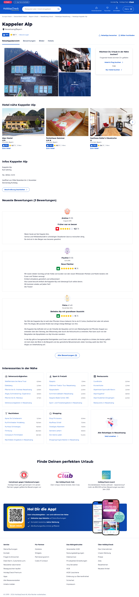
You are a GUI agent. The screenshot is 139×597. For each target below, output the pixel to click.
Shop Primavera (55, 418)
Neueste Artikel (104, 569)
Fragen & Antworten (11, 557)
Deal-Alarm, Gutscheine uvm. (14, 561)
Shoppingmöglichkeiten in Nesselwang (64, 440)
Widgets (38, 553)
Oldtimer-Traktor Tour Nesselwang (62, 385)
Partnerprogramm (42, 557)
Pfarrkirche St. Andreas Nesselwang (18, 390)
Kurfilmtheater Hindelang (15, 423)
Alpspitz (52, 381)
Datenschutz (71, 557)
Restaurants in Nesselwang (103, 403)
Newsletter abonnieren (12, 565)
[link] (96, 9)
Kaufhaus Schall (55, 423)
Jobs (99, 561)
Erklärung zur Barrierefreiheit (77, 576)
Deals (6, 2)
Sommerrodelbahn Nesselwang (61, 394)
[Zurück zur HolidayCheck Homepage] (11, 9)
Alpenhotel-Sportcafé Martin (104, 390)
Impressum (70, 584)
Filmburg (8, 431)
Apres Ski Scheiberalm (13, 418)
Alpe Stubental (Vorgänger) (103, 398)
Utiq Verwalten (72, 565)
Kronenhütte (98, 385)
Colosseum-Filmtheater (14, 435)
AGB (68, 569)
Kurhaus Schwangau (13, 427)
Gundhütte (97, 381)
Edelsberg (8, 385)
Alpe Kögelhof (98, 394)
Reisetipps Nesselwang (62, 16)
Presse (100, 557)
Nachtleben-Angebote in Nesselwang (19, 440)
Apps (5, 576)
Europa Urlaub (7, 16)
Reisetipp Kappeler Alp (79, 16)
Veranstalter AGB (73, 549)
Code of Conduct (41, 561)
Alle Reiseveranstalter (11, 580)
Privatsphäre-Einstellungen (76, 561)
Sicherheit (70, 580)
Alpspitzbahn (54, 390)
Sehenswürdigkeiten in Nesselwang (18, 403)
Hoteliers (38, 549)
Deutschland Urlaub (20, 16)
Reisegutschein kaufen (12, 569)
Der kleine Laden (55, 435)
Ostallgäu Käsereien (56, 427)
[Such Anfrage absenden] (58, 9)
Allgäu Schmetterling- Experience (18, 394)
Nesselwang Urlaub (47, 16)
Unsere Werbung (104, 553)
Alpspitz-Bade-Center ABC (59, 398)
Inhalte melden (9, 584)
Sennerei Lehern (55, 431)
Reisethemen (103, 565)
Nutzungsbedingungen (75, 553)
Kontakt (113, 2)
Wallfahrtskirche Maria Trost (15, 381)
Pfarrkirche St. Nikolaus (14, 398)
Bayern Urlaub (33, 16)
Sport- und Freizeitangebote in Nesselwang (65, 403)
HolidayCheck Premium (12, 573)
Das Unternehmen (105, 549)
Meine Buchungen (10, 549)
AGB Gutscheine (72, 573)
